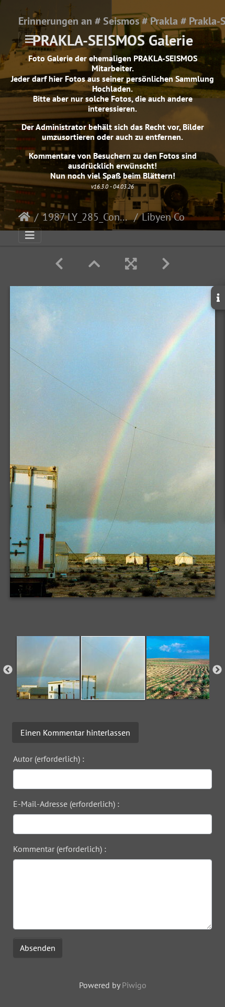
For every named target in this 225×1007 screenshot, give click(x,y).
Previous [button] (8, 670)
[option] (48, 667)
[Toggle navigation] (29, 39)
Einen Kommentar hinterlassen (75, 732)
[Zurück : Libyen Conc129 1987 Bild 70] (59, 263)
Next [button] (217, 670)
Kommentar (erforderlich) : (59, 849)
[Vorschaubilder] (94, 263)
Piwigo (134, 985)
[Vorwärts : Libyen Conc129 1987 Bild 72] (166, 263)
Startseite (24, 217)
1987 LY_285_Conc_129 (86, 217)
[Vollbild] (131, 263)
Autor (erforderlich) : (48, 758)
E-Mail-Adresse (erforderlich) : (66, 803)
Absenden (37, 948)
